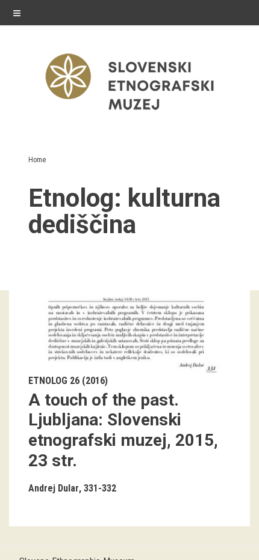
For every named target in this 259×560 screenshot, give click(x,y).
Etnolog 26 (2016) (68, 380)
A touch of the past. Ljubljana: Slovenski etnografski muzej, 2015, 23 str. (123, 430)
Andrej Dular (53, 488)
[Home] (129, 112)
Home (37, 160)
